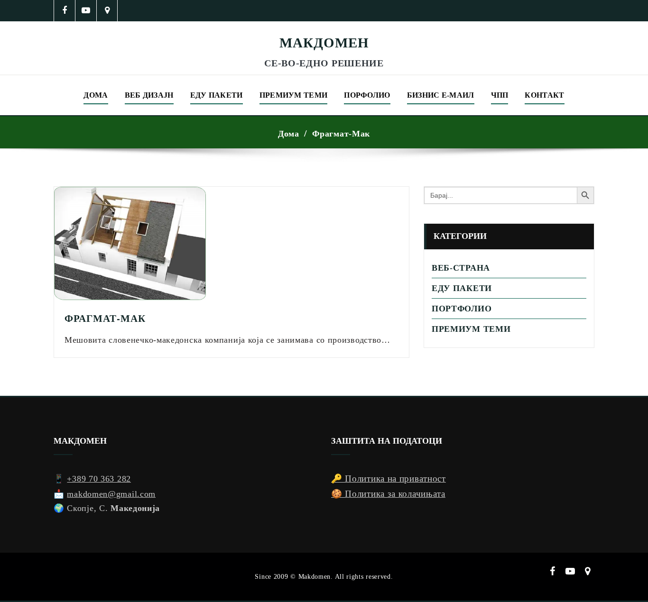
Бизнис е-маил (440, 95)
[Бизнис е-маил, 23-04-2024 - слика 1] (324, 27)
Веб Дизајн (149, 95)
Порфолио (367, 95)
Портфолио (461, 308)
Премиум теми (293, 95)
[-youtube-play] (86, 10)
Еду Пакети (462, 288)
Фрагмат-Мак (341, 133)
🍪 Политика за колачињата (388, 494)
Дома (95, 95)
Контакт (544, 95)
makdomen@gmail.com (111, 494)
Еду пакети (216, 95)
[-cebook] (64, 10)
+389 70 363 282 (99, 478)
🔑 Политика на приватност (388, 478)
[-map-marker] (107, 10)
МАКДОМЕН (324, 42)
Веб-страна (461, 268)
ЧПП (500, 95)
